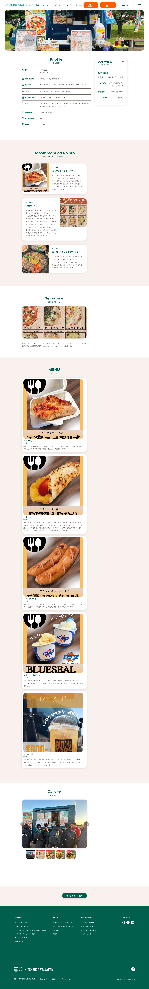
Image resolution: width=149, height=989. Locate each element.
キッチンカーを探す (32, 5)
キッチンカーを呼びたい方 (52, 5)
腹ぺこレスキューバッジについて (64, 926)
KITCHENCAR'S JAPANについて (64, 923)
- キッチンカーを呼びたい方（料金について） (31, 930)
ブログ (55, 934)
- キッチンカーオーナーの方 (25, 934)
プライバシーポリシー (67, 979)
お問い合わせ (125, 5)
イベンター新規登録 (88, 923)
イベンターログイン (88, 926)
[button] (87, 824)
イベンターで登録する (91, 5)
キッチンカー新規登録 (88, 930)
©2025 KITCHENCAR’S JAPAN (24, 979)
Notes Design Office (129, 979)
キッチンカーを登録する (108, 5)
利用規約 (54, 979)
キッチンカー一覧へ (74, 895)
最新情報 (56, 930)
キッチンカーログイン (88, 934)
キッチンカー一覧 (21, 923)
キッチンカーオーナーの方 (73, 5)
